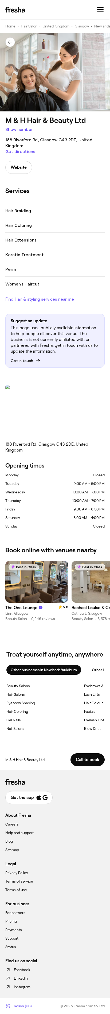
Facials (89, 711)
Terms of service (19, 881)
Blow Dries (92, 728)
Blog (9, 841)
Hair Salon (29, 26)
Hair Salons (15, 694)
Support (11, 938)
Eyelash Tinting (96, 720)
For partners (15, 913)
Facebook (22, 970)
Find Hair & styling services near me (39, 299)
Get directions (20, 151)
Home (10, 26)
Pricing (11, 921)
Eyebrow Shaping (20, 703)
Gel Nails (13, 720)
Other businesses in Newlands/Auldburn (44, 670)
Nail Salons (15, 728)
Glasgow (82, 26)
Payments (13, 930)
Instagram (22, 987)
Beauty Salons (18, 686)
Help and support (19, 833)
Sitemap (12, 850)
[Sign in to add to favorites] (62, 567)
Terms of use (16, 890)
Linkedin (21, 978)
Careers (12, 824)
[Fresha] (15, 9)
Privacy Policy (16, 873)
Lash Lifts (92, 694)
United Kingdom (56, 26)
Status (10, 947)
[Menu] (100, 9)
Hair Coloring (17, 711)
